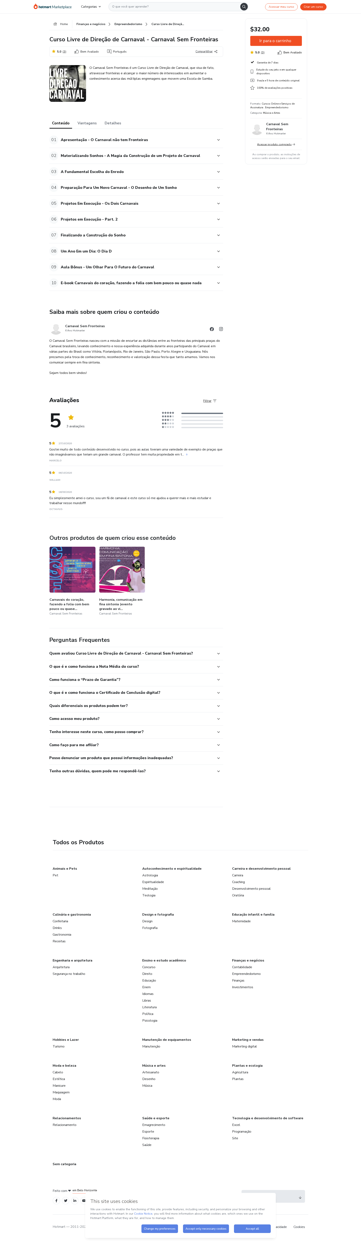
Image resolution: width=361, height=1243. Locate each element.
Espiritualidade (153, 882)
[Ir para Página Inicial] (54, 6)
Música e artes (154, 1065)
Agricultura (240, 1072)
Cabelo (58, 1072)
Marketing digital (244, 1046)
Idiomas (148, 994)
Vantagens (87, 123)
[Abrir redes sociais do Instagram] (221, 330)
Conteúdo (61, 123)
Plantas (238, 1079)
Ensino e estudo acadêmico (164, 960)
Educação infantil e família (253, 914)
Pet (55, 875)
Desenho (148, 1079)
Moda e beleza (64, 1065)
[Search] (244, 6)
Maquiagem (61, 1092)
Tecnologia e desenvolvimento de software (267, 1118)
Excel (236, 1125)
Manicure (59, 1085)
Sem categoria (64, 1164)
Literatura (149, 1007)
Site (235, 1138)
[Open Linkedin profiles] (75, 1201)
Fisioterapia (150, 1138)
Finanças (238, 980)
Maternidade (241, 921)
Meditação (150, 888)
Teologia (148, 895)
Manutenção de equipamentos (166, 1039)
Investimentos (242, 987)
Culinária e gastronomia (72, 914)
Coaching (238, 882)
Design (147, 921)
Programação (241, 1131)
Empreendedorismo (246, 974)
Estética (59, 1079)
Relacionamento (64, 1125)
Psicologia (149, 1020)
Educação (149, 980)
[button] (131, 140)
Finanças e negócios (248, 960)
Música (147, 1085)
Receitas (59, 941)
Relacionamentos (67, 1118)
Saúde (146, 1145)
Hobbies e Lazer (66, 1039)
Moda (57, 1099)
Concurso (148, 967)
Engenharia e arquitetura (72, 960)
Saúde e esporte (155, 1118)
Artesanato (150, 1072)
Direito (147, 974)
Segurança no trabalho (69, 974)
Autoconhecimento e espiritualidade (172, 868)
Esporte (148, 1131)
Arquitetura (61, 967)
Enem (146, 987)
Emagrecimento (153, 1125)
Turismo (59, 1046)
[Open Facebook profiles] (56, 1201)
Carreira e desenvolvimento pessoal (261, 868)
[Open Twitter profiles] (65, 1201)
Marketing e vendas (248, 1039)
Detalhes (113, 123)
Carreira (237, 875)
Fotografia (150, 928)
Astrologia (150, 875)
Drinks (57, 928)
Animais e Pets (65, 868)
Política (147, 1014)
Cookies (299, 1227)
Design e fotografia (158, 914)
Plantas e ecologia (247, 1065)
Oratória (238, 895)
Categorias (89, 6)
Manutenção (151, 1046)
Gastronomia (62, 934)
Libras (146, 1000)
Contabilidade (242, 967)
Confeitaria (60, 921)
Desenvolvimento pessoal (251, 888)
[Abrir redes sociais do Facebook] (212, 330)
